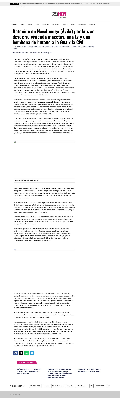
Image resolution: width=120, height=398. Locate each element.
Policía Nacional (79, 386)
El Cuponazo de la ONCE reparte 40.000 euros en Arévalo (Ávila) (89, 370)
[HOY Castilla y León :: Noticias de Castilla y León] (60, 15)
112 (89, 386)
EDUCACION (97, 386)
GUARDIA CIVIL (32, 386)
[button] (15, 353)
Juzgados (67, 386)
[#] (99, 7)
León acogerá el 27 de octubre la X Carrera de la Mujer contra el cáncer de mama (29, 371)
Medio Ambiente (55, 386)
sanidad (43, 386)
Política (107, 386)
